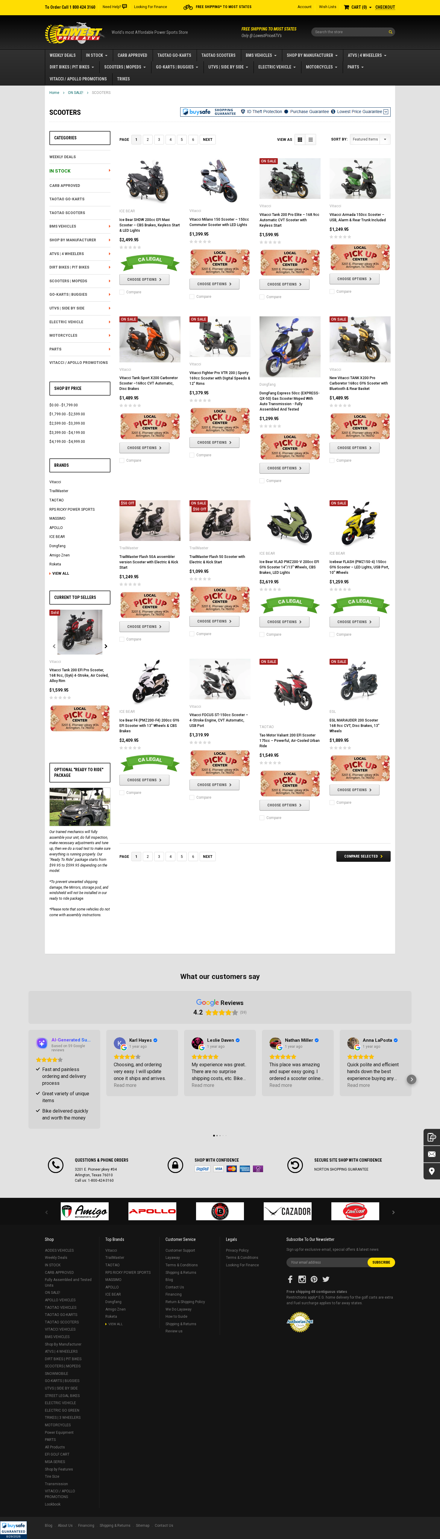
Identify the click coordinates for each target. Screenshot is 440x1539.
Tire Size (52, 1476)
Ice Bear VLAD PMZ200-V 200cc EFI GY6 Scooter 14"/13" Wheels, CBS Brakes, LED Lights (289, 567)
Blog (169, 1280)
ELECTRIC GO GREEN (62, 1410)
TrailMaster (58, 491)
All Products (55, 1447)
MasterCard (232, 1169)
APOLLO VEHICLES (60, 1300)
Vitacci (55, 482)
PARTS (353, 67)
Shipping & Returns (181, 1272)
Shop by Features (59, 1469)
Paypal (202, 1169)
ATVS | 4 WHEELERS (365, 55)
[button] (13, 1530)
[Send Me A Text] (432, 1137)
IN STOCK (94, 55)
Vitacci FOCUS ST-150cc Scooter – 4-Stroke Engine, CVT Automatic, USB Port (218, 720)
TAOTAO (56, 500)
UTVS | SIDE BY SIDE (226, 67)
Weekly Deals (63, 55)
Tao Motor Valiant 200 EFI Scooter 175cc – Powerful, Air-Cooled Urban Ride (290, 740)
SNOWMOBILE (56, 1374)
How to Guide (176, 1316)
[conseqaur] (355, 1211)
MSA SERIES (55, 1462)
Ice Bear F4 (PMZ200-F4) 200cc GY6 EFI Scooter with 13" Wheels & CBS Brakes (149, 725)
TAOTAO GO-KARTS (174, 55)
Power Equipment (59, 1432)
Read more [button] (125, 1085)
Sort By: (339, 139)
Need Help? (112, 7)
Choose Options (142, 279)
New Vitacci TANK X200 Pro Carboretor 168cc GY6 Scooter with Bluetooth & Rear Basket (359, 383)
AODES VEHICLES (59, 1250)
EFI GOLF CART (57, 1454)
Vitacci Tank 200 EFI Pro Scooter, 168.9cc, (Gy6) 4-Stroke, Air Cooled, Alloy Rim (79, 675)
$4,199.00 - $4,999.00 (67, 442)
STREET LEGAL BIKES (62, 1396)
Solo (258, 1169)
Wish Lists (327, 7)
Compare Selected (361, 856)
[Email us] (432, 1154)
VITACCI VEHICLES (60, 1329)
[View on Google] (120, 1043)
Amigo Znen (59, 555)
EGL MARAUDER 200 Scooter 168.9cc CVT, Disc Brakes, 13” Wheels (355, 725)
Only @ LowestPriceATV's (269, 32)
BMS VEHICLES (259, 55)
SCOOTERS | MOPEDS (122, 67)
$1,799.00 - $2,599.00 (67, 414)
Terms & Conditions (182, 1265)
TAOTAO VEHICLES (60, 1307)
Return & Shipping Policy (185, 1302)
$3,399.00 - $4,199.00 (67, 433)
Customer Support (180, 1250)
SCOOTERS (101, 93)
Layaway (173, 1258)
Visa (218, 1169)
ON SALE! (75, 93)
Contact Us (175, 1287)
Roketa (55, 564)
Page (124, 140)
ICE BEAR (57, 537)
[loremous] (85, 1211)
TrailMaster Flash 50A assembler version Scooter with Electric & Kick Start (148, 562)
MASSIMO (57, 518)
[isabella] (152, 1211)
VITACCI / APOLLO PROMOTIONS (78, 79)
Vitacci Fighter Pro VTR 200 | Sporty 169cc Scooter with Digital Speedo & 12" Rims (219, 378)
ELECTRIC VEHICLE (274, 67)
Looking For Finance (150, 7)
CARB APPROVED (132, 55)
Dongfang (57, 546)
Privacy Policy (237, 1250)
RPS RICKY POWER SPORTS (72, 509)
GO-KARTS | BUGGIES (175, 67)
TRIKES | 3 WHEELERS (63, 1418)
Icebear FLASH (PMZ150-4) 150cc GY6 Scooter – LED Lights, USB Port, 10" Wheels (359, 567)
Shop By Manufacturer (310, 55)
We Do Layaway (179, 1309)
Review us (174, 1331)
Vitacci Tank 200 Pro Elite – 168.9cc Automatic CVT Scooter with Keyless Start (289, 220)
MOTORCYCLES (319, 67)
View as (284, 140)
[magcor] (220, 1211)
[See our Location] (432, 1171)
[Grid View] (300, 139)
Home (54, 93)
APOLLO (56, 528)
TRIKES (123, 79)
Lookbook (52, 1504)
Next (208, 140)
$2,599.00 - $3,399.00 (67, 423)
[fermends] (287, 1211)
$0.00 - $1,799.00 (63, 405)
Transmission (56, 1484)
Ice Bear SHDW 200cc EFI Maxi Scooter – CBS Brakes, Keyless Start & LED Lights (149, 225)
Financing (174, 1294)
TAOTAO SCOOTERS (218, 55)
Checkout (385, 7)
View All (60, 573)
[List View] (310, 139)
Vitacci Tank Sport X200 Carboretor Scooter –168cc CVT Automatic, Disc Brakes (148, 383)
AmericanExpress (245, 1169)
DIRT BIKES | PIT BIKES (69, 67)
